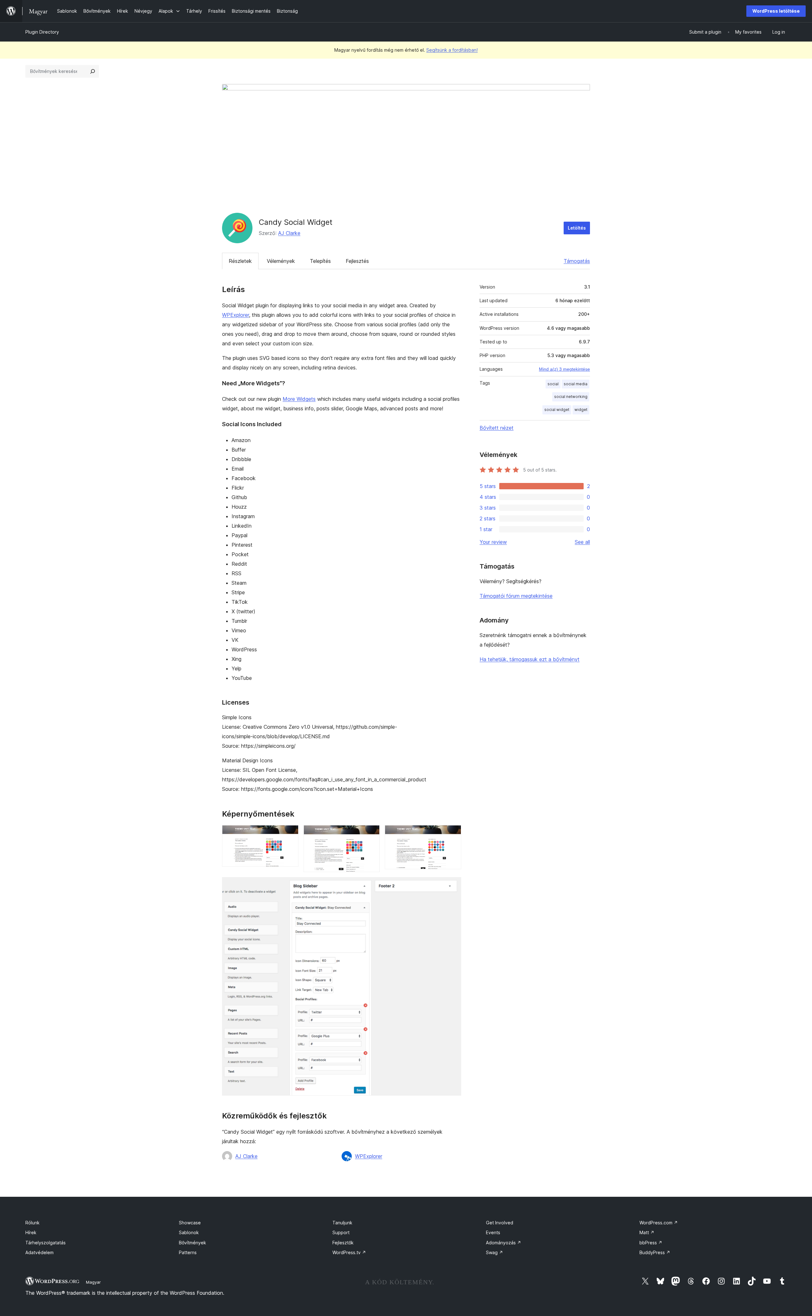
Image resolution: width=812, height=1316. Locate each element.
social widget (556, 409)
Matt (646, 1232)
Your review (493, 542)
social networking (570, 396)
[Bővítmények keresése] (92, 71)
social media (575, 383)
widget (580, 409)
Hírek (30, 1232)
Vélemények (281, 261)
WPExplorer (235, 315)
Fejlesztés (357, 261)
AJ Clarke (289, 233)
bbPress (650, 1242)
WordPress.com (658, 1222)
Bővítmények (192, 1242)
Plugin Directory (42, 32)
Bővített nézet (497, 428)
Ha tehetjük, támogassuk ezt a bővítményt (530, 659)
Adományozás (503, 1242)
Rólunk (32, 1222)
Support (341, 1232)
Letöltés (577, 228)
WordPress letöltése (776, 11)
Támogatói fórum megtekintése (516, 596)
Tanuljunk (342, 1222)
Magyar (93, 1282)
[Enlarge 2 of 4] (371, 834)
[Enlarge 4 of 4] (452, 886)
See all (582, 542)
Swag (494, 1252)
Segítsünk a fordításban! (452, 50)
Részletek (240, 261)
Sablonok (189, 1232)
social (553, 383)
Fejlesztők (343, 1242)
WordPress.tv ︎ (349, 1252)
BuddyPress (654, 1252)
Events (493, 1232)
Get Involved (499, 1222)
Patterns (188, 1252)
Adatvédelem (39, 1252)
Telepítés (320, 261)
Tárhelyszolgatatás (45, 1242)
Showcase (190, 1222)
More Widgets (299, 399)
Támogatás (577, 261)
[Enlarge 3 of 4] (452, 834)
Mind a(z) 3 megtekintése (564, 369)
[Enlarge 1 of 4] (290, 834)
